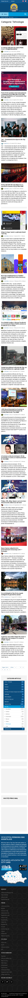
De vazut (3, 926)
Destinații (7, 694)
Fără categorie (8, 696)
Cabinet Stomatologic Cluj (7, 892)
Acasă (2, 17)
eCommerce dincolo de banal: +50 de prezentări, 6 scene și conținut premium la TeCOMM (13, 457)
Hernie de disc (4, 897)
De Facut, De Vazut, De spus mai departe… (14, 691)
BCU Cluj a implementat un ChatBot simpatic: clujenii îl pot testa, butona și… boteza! (13, 277)
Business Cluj (4, 924)
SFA (2, 949)
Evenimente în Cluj (5, 913)
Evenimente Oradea (5, 969)
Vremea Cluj (3, 933)
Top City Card (4, 967)
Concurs (6, 686)
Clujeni (6, 684)
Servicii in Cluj (8, 704)
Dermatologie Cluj (5, 899)
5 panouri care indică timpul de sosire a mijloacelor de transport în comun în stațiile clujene (13, 638)
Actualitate (8, 709)
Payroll (2, 944)
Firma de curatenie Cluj (6, 958)
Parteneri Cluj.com (5, 929)
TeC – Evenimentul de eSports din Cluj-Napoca (13, 140)
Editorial (7, 714)
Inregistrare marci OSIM (6, 972)
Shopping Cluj (4, 919)
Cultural (6, 689)
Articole (3, 908)
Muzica (7, 719)
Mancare (7, 701)
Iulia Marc (7, 51)
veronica (6, 597)
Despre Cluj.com (4, 1)
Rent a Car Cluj (4, 960)
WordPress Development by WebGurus (18, 993)
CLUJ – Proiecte (8, 682)
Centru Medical (4, 895)
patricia (6, 143)
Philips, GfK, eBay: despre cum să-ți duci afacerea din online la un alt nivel (13, 501)
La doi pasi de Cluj (5, 906)
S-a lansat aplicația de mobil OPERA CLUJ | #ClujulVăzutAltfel (12, 48)
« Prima (11, 667)
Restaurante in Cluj (5, 915)
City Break (3, 956)
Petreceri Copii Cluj (5, 935)
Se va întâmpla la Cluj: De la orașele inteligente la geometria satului (12, 594)
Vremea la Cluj (8, 728)
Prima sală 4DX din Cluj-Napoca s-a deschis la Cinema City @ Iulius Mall (12, 185)
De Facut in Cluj (4, 910)
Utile (7, 726)
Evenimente (8, 716)
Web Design (4, 963)
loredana (6, 461)
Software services (5, 947)
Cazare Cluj (3, 922)
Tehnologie (11, 17)
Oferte (7, 721)
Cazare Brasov (4, 965)
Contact (12, 1)
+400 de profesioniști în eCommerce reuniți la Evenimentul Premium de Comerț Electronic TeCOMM (12, 410)
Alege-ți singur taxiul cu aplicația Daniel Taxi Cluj (13, 232)
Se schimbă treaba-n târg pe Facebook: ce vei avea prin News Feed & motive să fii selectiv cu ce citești (13, 324)
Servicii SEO (3, 942)
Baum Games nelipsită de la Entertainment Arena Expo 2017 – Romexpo (11, 549)
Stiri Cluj (6, 17)
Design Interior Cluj (5, 974)
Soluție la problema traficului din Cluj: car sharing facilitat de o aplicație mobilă (14, 368)
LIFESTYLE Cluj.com (9, 699)
